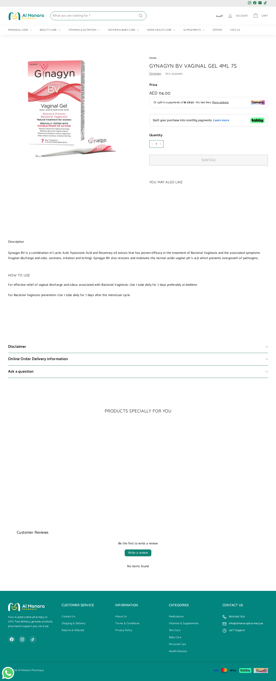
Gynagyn (155, 73)
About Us (121, 617)
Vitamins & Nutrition (82, 29)
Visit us (235, 29)
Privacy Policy (123, 630)
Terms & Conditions (127, 623)
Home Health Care (159, 29)
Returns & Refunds (73, 630)
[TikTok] (32, 639)
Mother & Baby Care (122, 29)
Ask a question (21, 371)
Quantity (155, 135)
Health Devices (178, 651)
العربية (219, 15)
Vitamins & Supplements (184, 623)
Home (153, 58)
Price (153, 85)
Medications (176, 617)
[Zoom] (72, 109)
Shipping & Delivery (73, 623)
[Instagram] (22, 639)
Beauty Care (48, 29)
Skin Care (175, 630)
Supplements (192, 29)
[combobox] (98, 15)
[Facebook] (11, 639)
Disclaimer (17, 347)
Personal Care (18, 29)
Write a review (138, 553)
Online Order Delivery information (38, 359)
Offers (217, 29)
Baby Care (175, 637)
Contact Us (68, 617)
